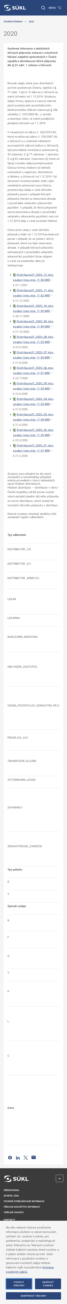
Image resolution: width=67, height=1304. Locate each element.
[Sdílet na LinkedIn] (17, 1157)
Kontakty (9, 1219)
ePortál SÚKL (11, 1195)
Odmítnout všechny (33, 1296)
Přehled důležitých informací (22, 1207)
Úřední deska (11, 1190)
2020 (31, 21)
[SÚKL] (15, 8)
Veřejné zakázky (14, 1212)
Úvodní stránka (13, 21)
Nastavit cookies (48, 1284)
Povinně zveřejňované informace (24, 1201)
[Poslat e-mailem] (33, 1157)
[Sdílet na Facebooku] (10, 1157)
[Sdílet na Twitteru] (25, 1157)
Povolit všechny (18, 1284)
